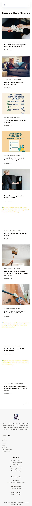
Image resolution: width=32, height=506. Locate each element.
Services (4, 441)
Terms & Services (7, 449)
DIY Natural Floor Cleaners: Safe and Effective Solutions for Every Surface (15, 388)
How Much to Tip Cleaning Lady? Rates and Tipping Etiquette (15, 45)
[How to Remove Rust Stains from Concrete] (16, 217)
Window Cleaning (16, 471)
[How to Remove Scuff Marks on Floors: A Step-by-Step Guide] (16, 294)
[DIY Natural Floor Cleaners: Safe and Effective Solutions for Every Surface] (16, 370)
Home (3, 439)
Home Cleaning (17, 41)
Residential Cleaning (16, 462)
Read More (7, 50)
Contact (4, 447)
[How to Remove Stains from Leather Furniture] (16, 66)
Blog (3, 445)
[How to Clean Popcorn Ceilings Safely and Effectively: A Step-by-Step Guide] (16, 255)
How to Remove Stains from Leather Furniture (13, 83)
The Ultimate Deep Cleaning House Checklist (13, 197)
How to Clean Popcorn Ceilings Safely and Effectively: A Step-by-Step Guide (16, 273)
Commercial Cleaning (16, 460)
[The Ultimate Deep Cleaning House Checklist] (16, 179)
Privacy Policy (6, 451)
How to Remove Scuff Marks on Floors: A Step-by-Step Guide (14, 312)
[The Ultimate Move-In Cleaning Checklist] (16, 103)
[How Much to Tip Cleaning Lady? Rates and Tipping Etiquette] (16, 28)
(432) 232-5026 (16, 494)
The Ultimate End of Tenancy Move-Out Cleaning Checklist (14, 159)
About (4, 443)
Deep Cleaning (16, 464)
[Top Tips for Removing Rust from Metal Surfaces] (16, 332)
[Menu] (28, 4)
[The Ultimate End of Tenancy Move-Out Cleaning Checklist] (16, 141)
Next (26, 403)
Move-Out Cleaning (16, 467)
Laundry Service (16, 469)
